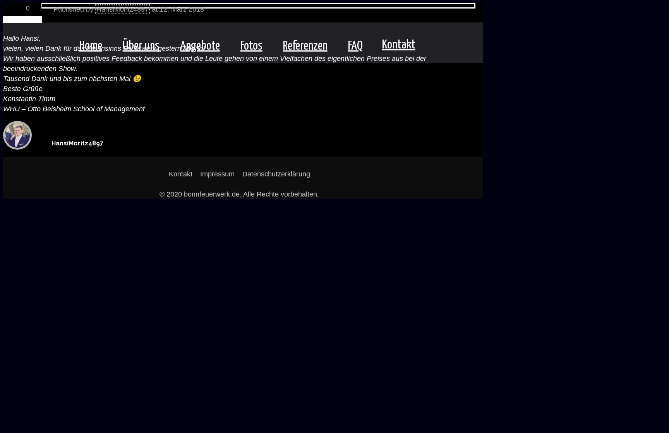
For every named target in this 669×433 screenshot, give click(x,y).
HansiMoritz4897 (122, 9)
